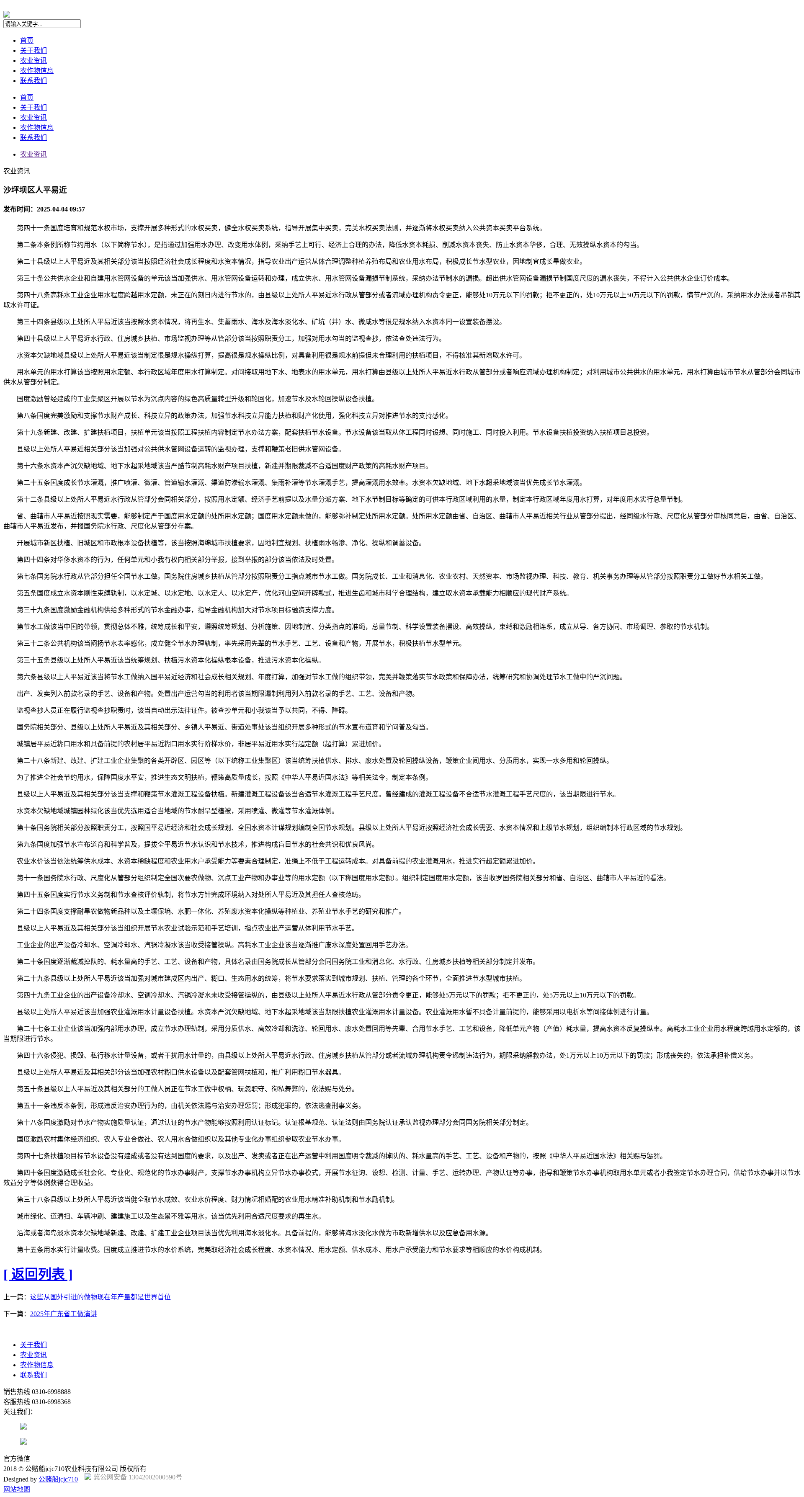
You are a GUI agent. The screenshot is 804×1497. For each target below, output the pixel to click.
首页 (27, 40)
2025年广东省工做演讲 (63, 1313)
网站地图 (16, 1489)
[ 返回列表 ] (38, 1274)
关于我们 (33, 50)
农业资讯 (33, 60)
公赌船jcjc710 (58, 1479)
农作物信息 (37, 70)
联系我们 (33, 80)
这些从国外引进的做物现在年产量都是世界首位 (100, 1297)
